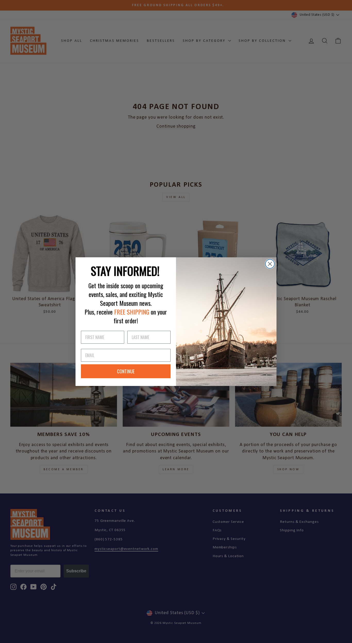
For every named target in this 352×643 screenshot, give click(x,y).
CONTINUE (126, 371)
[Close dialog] (269, 263)
